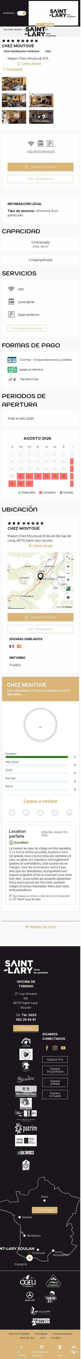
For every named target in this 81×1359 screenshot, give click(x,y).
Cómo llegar (44, 1210)
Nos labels (41, 1333)
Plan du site (27, 1337)
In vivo (59, 1353)
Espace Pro (55, 1059)
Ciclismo (74, 1351)
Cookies (56, 1337)
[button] (14, 84)
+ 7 (41, 117)
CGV (42, 1337)
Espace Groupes (55, 1095)
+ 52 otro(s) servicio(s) (41, 151)
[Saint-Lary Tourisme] (62, 13)
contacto (26, 1028)
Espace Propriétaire (55, 1070)
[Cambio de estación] (23, 13)
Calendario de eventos (41, 1353)
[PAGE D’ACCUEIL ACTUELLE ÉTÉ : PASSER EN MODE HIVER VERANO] (21, 13)
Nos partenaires (62, 1333)
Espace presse (55, 1082)
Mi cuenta (21, 1353)
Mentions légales (19, 1333)
